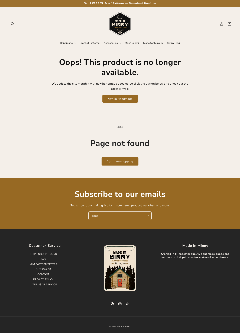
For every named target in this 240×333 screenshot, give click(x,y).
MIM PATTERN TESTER (43, 264)
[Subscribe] (147, 215)
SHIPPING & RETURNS (43, 254)
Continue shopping (120, 161)
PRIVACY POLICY (43, 279)
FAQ (43, 259)
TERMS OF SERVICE (45, 284)
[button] (13, 24)
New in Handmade (120, 98)
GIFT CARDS (43, 269)
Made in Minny (124, 326)
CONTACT (43, 274)
